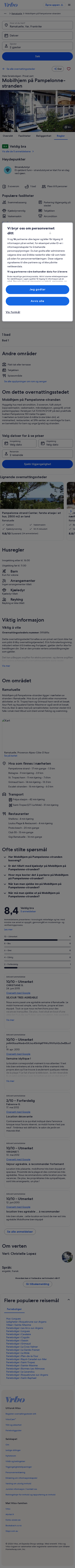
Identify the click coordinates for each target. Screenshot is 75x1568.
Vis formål (13, 312)
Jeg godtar (37, 289)
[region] (37, 272)
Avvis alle (37, 301)
